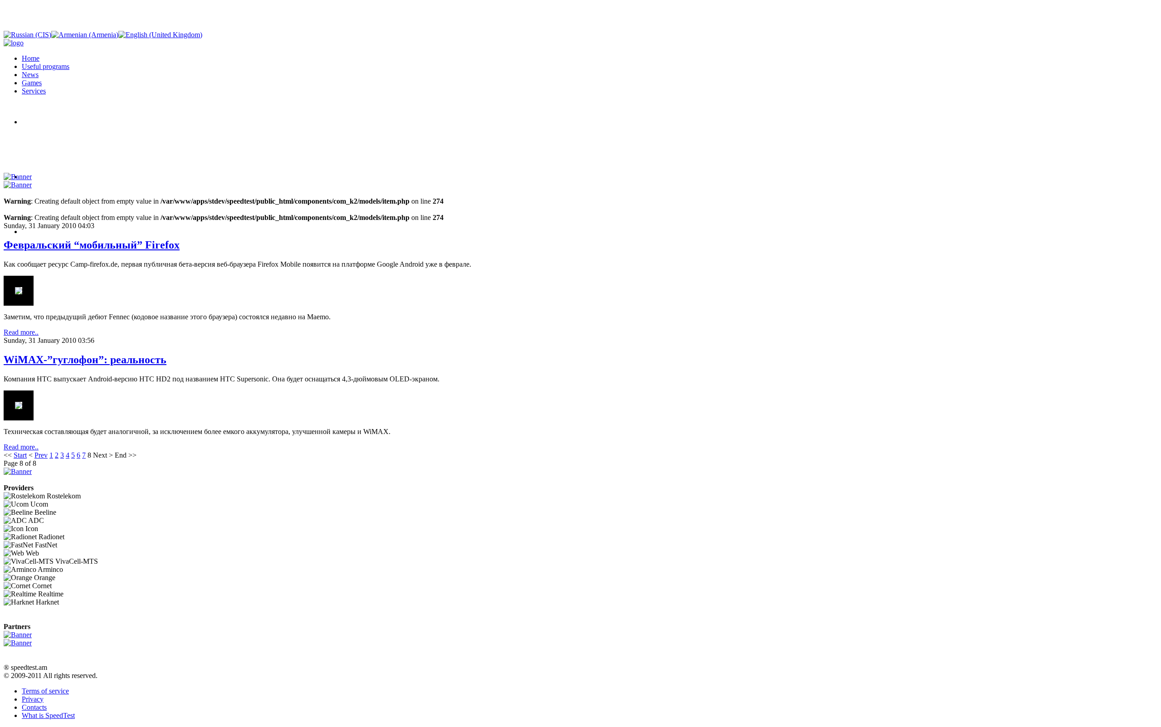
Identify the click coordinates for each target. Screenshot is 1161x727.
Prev (41, 455)
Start (20, 455)
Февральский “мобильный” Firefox (92, 245)
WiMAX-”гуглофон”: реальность (85, 360)
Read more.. (21, 332)
